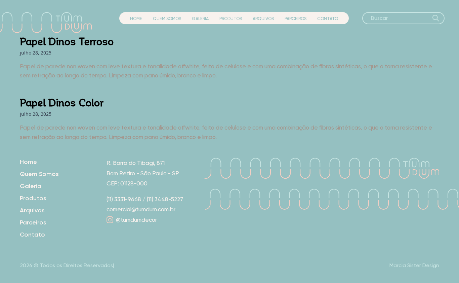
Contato (327, 18)
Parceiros (295, 18)
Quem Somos (167, 18)
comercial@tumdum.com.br (141, 209)
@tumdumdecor (136, 219)
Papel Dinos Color (61, 102)
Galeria (200, 18)
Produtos (230, 18)
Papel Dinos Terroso (67, 41)
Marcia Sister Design (414, 265)
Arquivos (263, 18)
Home (136, 18)
